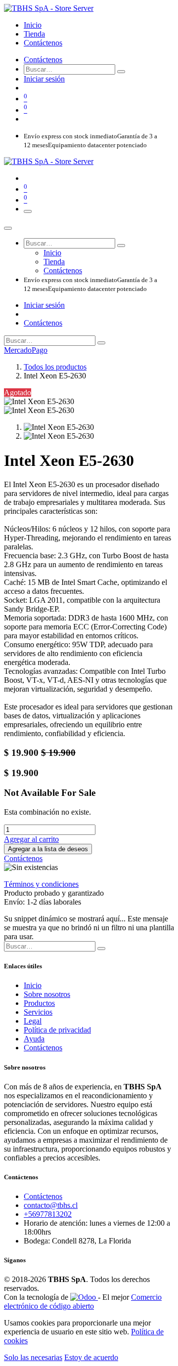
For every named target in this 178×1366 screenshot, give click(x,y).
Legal (33, 1021)
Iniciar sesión (44, 79)
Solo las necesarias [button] (33, 1357)
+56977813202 (48, 1214)
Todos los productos (55, 367)
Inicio (33, 985)
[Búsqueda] (121, 71)
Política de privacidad (57, 1030)
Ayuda (34, 1039)
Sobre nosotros (47, 994)
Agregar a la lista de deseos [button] (48, 849)
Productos (39, 1003)
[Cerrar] (8, 228)
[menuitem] (33, 25)
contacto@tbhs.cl (51, 1205)
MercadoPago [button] (25, 350)
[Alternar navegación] (28, 211)
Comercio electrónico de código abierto (83, 1301)
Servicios (38, 1012)
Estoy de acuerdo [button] (91, 1357)
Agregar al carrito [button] (31, 839)
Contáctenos (43, 59)
